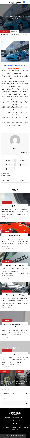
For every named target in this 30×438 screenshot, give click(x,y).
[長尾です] (15, 199)
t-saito (15, 148)
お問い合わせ (15, 429)
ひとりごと (9, 175)
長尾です (15, 206)
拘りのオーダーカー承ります (15, 295)
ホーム (3, 427)
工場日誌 (25, 427)
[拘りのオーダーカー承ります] (15, 288)
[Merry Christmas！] (15, 229)
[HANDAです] (15, 347)
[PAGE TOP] (28, 436)
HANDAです (15, 354)
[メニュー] (28, 2)
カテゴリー (18, 427)
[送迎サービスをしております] (15, 259)
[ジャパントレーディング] (15, 2)
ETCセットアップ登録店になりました (15, 326)
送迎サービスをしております (15, 265)
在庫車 (7, 427)
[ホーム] (1, 34)
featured (5, 31)
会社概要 (13, 427)
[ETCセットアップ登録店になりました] (15, 318)
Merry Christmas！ (15, 236)
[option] (7, 378)
